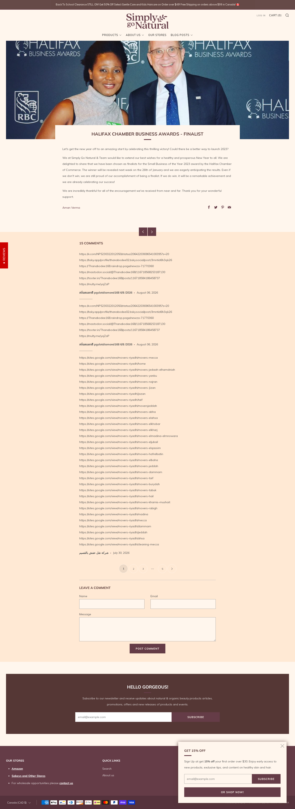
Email (154, 596)
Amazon (17, 768)
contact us (66, 783)
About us (133, 35)
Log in (261, 15)
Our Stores (157, 35)
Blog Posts (180, 35)
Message (85, 614)
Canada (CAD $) (17, 802)
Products (110, 35)
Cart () (275, 15)
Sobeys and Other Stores (28, 776)
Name (83, 596)
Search (107, 768)
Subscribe (195, 717)
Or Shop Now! (232, 792)
